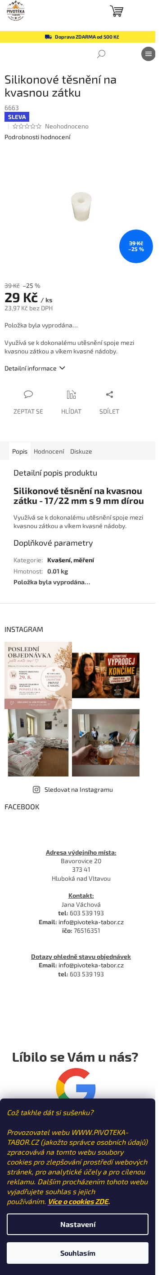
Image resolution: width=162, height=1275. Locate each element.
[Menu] (149, 54)
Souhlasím (77, 1253)
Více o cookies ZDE (78, 1201)
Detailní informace (30, 368)
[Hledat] (101, 54)
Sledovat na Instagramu (79, 789)
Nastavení (77, 1224)
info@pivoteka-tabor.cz (91, 922)
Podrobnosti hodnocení (37, 137)
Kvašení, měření (70, 560)
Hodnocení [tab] (49, 451)
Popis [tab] (19, 451)
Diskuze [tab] (81, 451)
